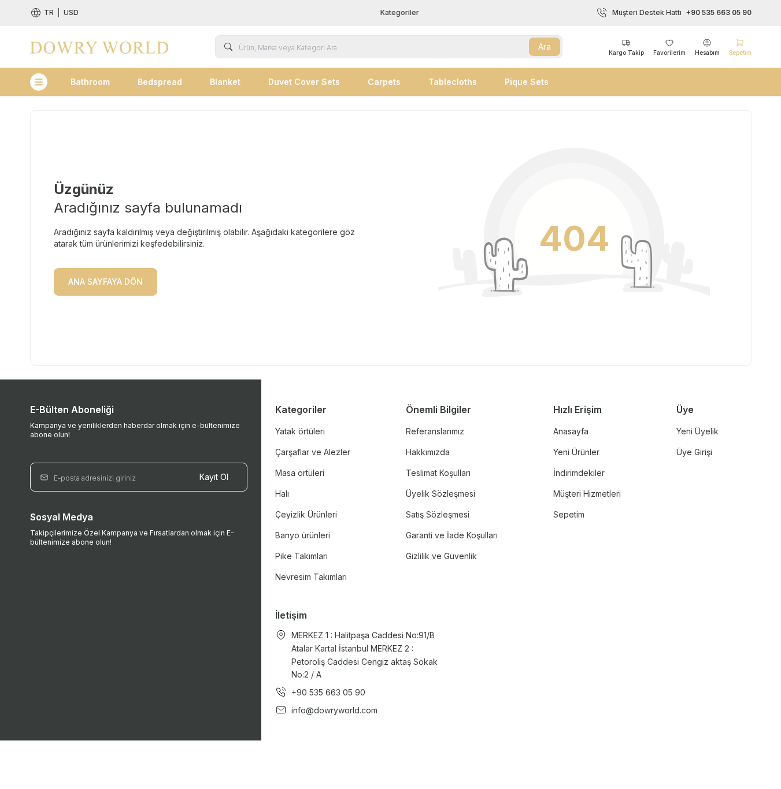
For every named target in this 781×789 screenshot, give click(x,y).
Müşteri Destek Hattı (682, 12)
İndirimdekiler (579, 473)
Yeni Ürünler (576, 452)
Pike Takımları (301, 556)
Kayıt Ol (213, 477)
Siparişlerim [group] (397, 12)
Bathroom (90, 82)
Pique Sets (527, 82)
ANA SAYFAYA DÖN (105, 281)
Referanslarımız (435, 431)
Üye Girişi (694, 452)
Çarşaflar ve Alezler (312, 452)
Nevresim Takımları (311, 577)
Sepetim (568, 514)
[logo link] (99, 47)
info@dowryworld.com (334, 710)
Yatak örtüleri (300, 431)
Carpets (384, 82)
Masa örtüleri (299, 473)
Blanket (225, 82)
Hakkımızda (428, 452)
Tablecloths (452, 82)
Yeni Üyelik (697, 431)
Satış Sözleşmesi (437, 514)
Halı (282, 493)
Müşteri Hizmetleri (587, 493)
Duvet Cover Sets (304, 82)
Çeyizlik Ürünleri (306, 514)
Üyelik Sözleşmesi (440, 493)
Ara (544, 46)
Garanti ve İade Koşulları (452, 535)
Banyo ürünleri (302, 535)
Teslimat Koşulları (438, 473)
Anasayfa (570, 431)
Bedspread (160, 82)
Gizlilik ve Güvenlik (441, 556)
